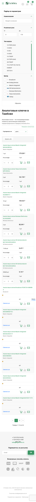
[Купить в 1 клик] (21, 162)
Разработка (11, 497)
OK (31, 452)
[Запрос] (28, 162)
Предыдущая (12, 420)
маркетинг (18, 497)
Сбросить (18, 103)
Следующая (23, 420)
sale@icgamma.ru (18, 442)
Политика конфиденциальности (18, 493)
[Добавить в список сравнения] (24, 162)
